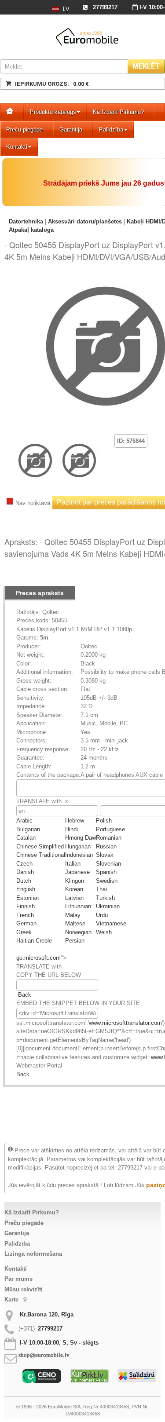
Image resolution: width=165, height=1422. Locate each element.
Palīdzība (111, 129)
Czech (24, 863)
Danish (25, 872)
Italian (73, 863)
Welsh (104, 932)
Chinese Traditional (40, 855)
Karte (12, 1299)
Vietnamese (111, 923)
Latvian (74, 898)
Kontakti (16, 146)
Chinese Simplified (40, 846)
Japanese (77, 872)
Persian (74, 940)
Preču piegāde (24, 129)
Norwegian (78, 932)
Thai (101, 889)
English (25, 889)
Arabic (24, 820)
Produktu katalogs (53, 112)
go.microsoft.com (38, 957)
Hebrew (74, 820)
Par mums (18, 1279)
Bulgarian (28, 829)
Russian (106, 846)
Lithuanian (78, 906)
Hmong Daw (80, 837)
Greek (24, 932)
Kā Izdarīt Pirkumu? (118, 112)
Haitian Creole (34, 940)
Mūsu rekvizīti (23, 1289)
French (25, 915)
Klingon (74, 880)
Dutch (23, 880)
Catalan (26, 837)
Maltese (75, 923)
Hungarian (78, 846)
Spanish (106, 872)
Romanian (108, 837)
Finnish (25, 906)
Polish (104, 820)
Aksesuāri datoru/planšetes (85, 221)
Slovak (105, 855)
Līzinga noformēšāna (33, 1253)
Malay (73, 915)
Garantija (70, 129)
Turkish (105, 898)
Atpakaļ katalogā (31, 230)
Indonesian (79, 855)
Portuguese (110, 829)
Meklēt (146, 66)
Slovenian (108, 863)
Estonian (27, 898)
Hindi (71, 829)
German (26, 923)
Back (24, 994)
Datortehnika (26, 221)
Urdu (102, 915)
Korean (74, 889)
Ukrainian (108, 906)
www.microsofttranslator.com (125, 1023)
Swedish (106, 880)
